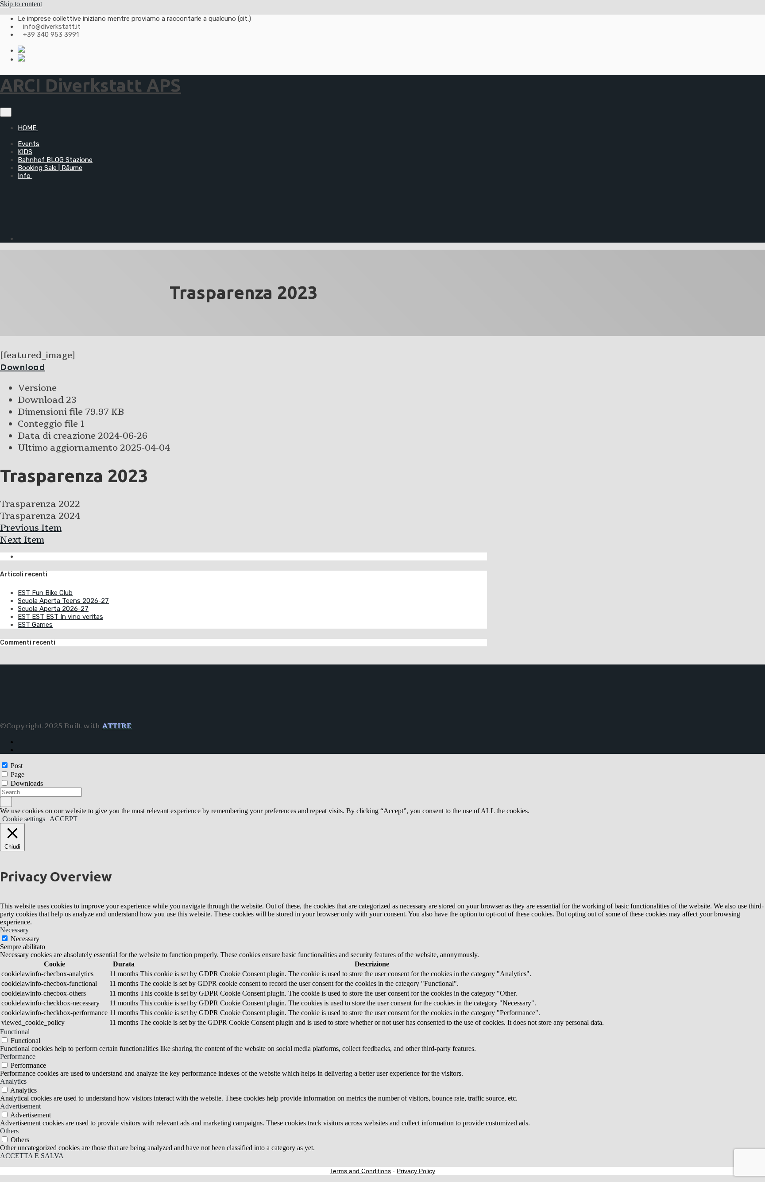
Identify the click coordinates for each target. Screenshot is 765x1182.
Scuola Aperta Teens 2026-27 (63, 601)
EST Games (35, 625)
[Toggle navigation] (6, 112)
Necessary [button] (14, 930)
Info (25, 176)
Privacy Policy (416, 1170)
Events (28, 144)
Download (22, 367)
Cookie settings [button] (23, 819)
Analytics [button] (13, 1081)
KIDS (25, 152)
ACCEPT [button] (63, 819)
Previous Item (31, 528)
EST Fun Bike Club (45, 593)
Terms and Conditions (360, 1170)
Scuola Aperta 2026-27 (53, 609)
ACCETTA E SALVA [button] (32, 1155)
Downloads (27, 783)
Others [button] (9, 1131)
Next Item (22, 540)
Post (17, 765)
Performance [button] (17, 1056)
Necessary (25, 939)
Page (17, 774)
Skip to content (21, 4)
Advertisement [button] (20, 1106)
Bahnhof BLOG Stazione (55, 160)
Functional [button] (15, 1031)
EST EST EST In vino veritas (60, 617)
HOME (28, 128)
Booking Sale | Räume (50, 168)
